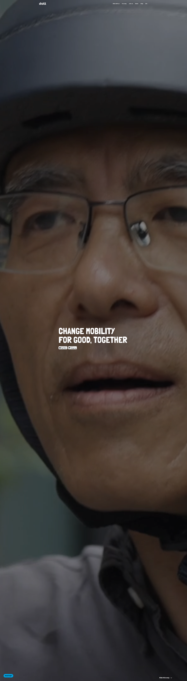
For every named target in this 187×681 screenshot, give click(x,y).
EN (146, 3)
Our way (124, 3)
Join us (131, 3)
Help (142, 3)
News (136, 3)
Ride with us (116, 3)
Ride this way (164, 678)
